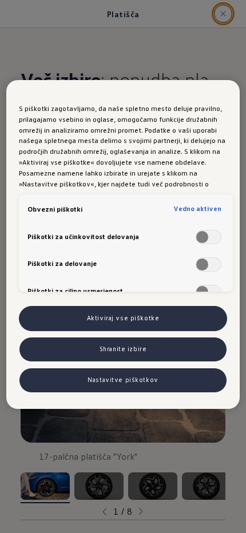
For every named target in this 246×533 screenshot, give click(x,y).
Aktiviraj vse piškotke (123, 318)
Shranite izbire (123, 349)
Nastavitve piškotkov (123, 380)
